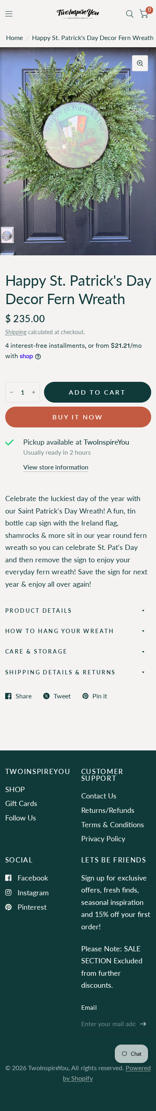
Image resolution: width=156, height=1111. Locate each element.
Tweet (62, 696)
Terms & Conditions (112, 824)
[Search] (129, 14)
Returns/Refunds (107, 810)
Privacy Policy (103, 838)
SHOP (15, 789)
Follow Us (20, 817)
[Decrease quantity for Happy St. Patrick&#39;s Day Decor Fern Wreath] (12, 392)
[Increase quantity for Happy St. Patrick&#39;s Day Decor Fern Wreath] (34, 392)
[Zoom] (140, 63)
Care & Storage (36, 651)
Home (14, 37)
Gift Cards (21, 803)
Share (24, 696)
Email (89, 1007)
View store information (55, 467)
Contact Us (98, 795)
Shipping (15, 332)
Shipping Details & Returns (60, 672)
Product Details (38, 610)
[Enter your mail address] (143, 1024)
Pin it (99, 696)
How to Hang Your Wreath (59, 631)
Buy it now (77, 417)
